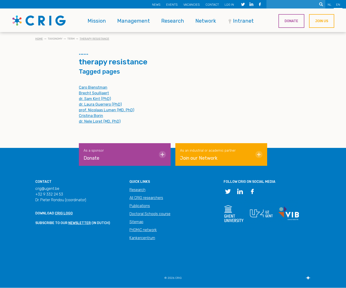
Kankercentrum (142, 238)
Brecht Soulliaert (94, 93)
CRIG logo (64, 213)
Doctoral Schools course (149, 214)
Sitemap (136, 222)
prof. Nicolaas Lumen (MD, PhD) (106, 110)
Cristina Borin (91, 115)
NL (329, 4)
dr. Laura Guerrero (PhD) (100, 104)
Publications (139, 206)
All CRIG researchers (146, 198)
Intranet (243, 21)
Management (133, 21)
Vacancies (191, 4)
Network (205, 21)
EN (338, 4)
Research (172, 21)
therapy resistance (94, 38)
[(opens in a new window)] (243, 4)
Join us (321, 21)
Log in (229, 4)
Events (172, 4)
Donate (291, 21)
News (156, 4)
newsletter (79, 223)
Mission (97, 21)
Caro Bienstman (93, 87)
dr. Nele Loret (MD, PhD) (100, 121)
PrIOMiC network (143, 230)
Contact (212, 4)
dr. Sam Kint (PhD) (95, 98)
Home (39, 38)
